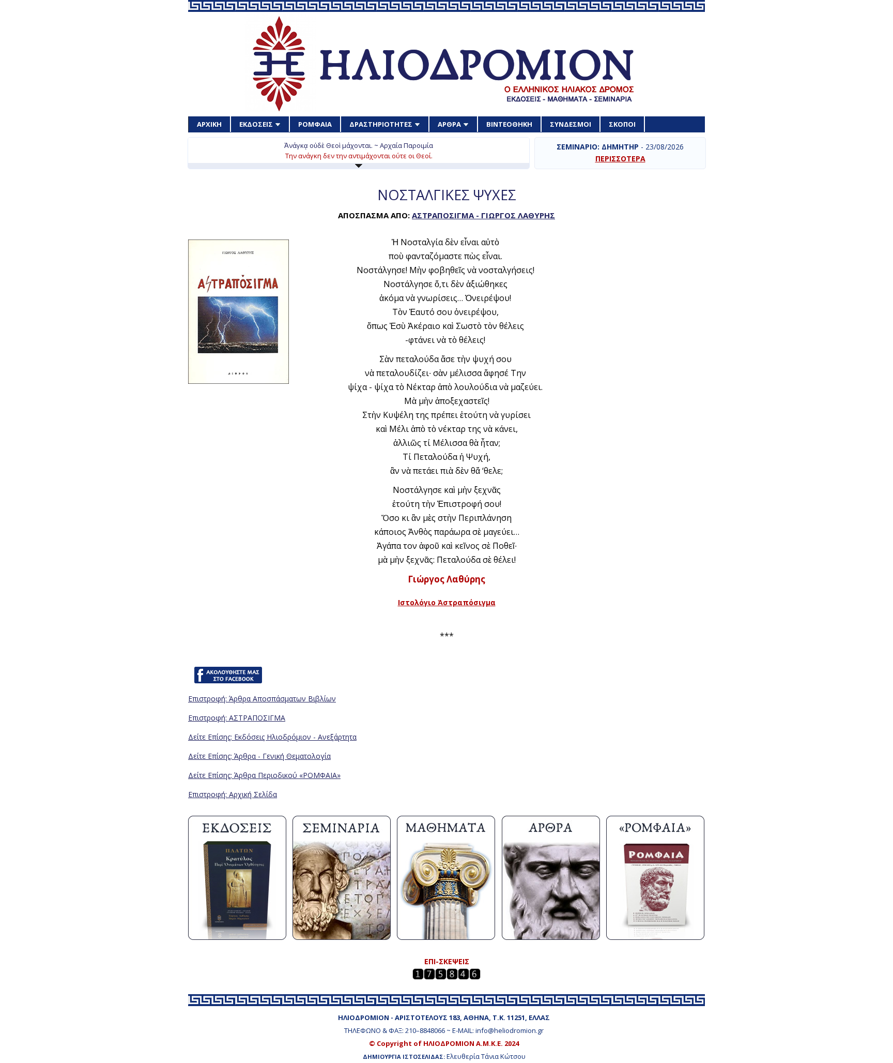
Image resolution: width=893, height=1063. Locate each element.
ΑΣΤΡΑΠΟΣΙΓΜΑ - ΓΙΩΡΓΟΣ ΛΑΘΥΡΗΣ (483, 215)
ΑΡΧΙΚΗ (209, 124)
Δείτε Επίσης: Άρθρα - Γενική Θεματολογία (259, 756)
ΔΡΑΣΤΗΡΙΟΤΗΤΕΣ (380, 124)
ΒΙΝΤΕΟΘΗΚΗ (509, 124)
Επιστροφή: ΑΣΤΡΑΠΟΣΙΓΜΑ (236, 718)
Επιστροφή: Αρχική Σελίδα (232, 794)
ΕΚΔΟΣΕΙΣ (256, 124)
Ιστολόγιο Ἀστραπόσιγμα (447, 602)
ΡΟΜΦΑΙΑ (315, 124)
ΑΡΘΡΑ (449, 124)
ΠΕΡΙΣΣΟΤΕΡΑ (620, 158)
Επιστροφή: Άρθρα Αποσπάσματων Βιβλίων (262, 698)
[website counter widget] (446, 977)
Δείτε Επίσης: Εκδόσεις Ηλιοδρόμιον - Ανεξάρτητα (272, 737)
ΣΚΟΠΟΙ (622, 124)
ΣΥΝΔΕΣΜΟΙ (570, 124)
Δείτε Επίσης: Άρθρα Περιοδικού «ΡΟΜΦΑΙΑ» (264, 775)
